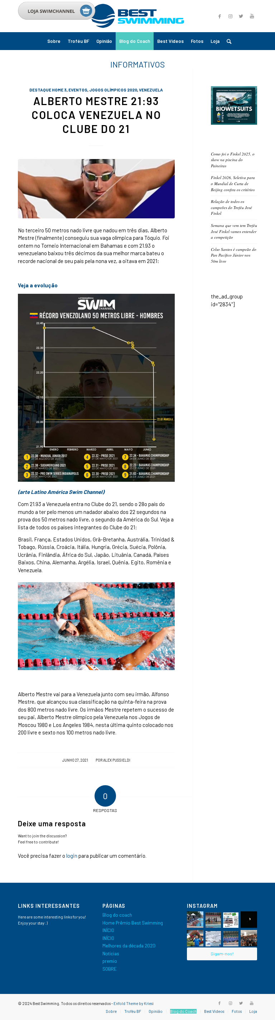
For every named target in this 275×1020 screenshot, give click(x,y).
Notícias (110, 953)
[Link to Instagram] (230, 16)
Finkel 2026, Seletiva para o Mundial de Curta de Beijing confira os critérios (233, 183)
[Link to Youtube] (251, 16)
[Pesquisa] (227, 41)
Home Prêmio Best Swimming (132, 923)
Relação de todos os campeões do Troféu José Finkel (231, 207)
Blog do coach (117, 915)
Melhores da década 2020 (128, 946)
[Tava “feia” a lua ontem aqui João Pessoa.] (249, 919)
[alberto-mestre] (96, 188)
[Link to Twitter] (241, 16)
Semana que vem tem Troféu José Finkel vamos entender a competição (234, 231)
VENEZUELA (151, 89)
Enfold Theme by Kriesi (134, 1003)
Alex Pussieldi (116, 760)
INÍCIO (108, 930)
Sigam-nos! (222, 953)
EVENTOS (77, 89)
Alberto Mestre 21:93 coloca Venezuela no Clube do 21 (96, 114)
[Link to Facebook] (219, 1003)
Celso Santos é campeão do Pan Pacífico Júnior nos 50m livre (233, 255)
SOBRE (109, 969)
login (71, 855)
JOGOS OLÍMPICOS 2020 (113, 89)
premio (109, 961)
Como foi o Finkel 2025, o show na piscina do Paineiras (233, 159)
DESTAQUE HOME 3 (48, 89)
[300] (234, 123)
